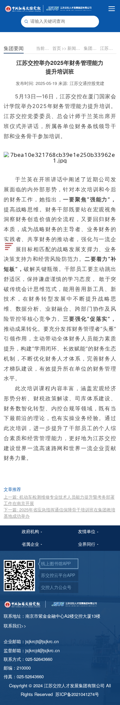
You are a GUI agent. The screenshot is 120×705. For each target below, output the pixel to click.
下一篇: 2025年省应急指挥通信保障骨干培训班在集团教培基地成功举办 (59, 513)
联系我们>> (15, 625)
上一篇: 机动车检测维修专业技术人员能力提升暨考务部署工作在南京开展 (59, 500)
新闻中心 (75, 48)
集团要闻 (91, 48)
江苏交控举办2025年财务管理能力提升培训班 (108, 48)
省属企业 (30, 544)
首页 (59, 48)
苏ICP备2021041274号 (77, 694)
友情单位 (86, 531)
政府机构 (30, 531)
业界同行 (86, 544)
